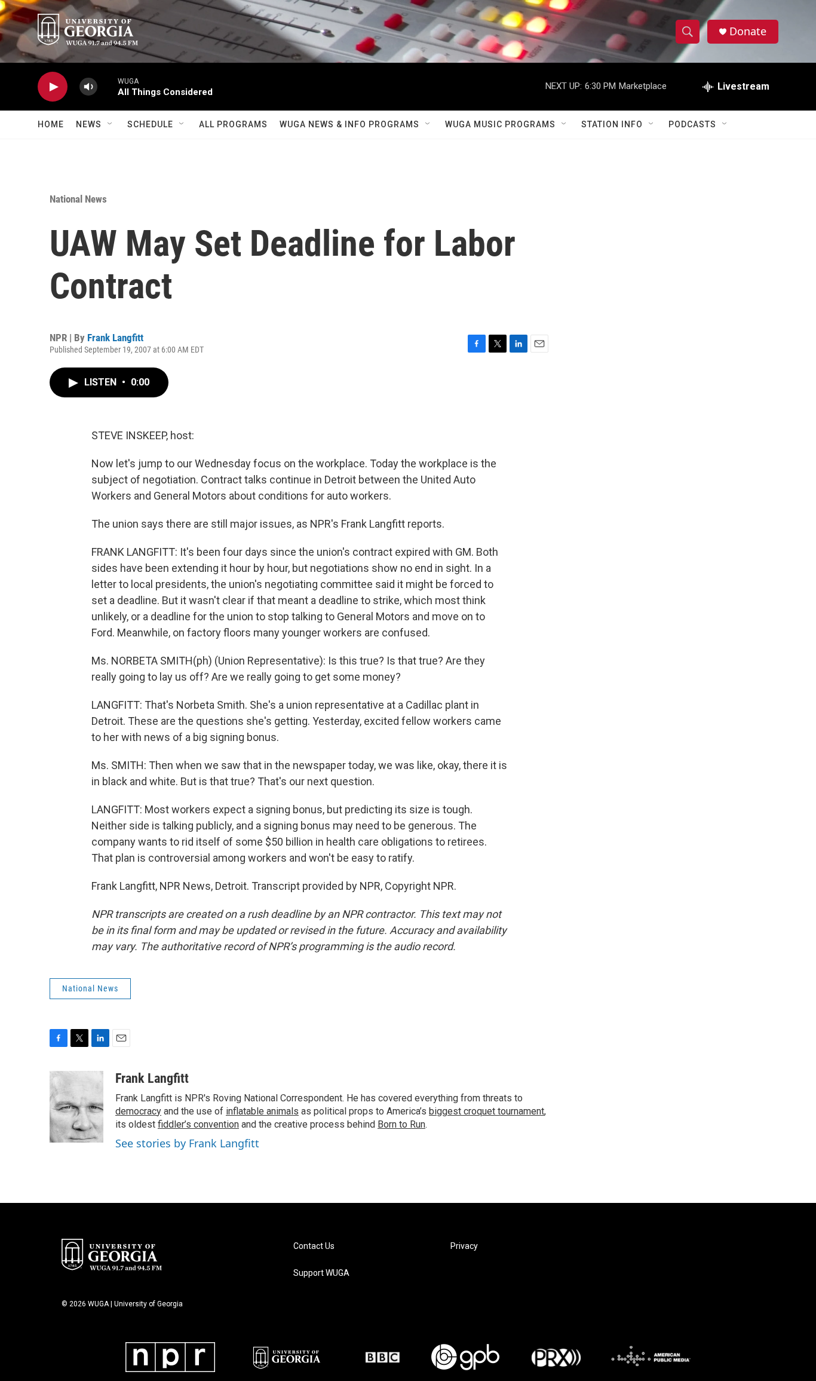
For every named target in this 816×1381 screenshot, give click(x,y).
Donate (747, 31)
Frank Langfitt (115, 338)
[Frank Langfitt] (76, 1107)
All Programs (233, 124)
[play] (52, 87)
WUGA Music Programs (500, 124)
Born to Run (401, 1124)
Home (51, 124)
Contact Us (314, 1246)
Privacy (464, 1246)
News (89, 124)
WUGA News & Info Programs (349, 124)
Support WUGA (321, 1273)
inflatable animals (262, 1111)
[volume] (88, 87)
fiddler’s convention (198, 1124)
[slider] (107, 86)
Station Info (612, 124)
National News (78, 199)
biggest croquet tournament (486, 1111)
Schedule (150, 124)
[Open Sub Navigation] (110, 124)
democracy (138, 1111)
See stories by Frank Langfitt (187, 1143)
